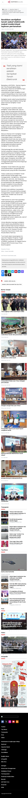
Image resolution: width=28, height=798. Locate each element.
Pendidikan (4, 752)
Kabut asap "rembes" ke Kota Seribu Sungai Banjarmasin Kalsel (16, 535)
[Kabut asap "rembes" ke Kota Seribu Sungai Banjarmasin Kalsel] (4, 536)
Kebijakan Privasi (6, 771)
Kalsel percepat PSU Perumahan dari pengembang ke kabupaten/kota (12, 477)
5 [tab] (18, 631)
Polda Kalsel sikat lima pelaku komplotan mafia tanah (10, 356)
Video (3, 632)
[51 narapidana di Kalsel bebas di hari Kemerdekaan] (4, 593)
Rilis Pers (3, 761)
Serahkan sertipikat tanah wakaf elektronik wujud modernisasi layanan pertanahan (13, 12)
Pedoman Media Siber (7, 776)
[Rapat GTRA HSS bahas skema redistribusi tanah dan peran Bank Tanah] (14, 325)
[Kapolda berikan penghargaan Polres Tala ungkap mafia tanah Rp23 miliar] (14, 302)
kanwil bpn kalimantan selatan (12, 284)
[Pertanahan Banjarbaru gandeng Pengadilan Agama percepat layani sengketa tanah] (14, 419)
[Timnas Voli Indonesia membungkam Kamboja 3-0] (4, 514)
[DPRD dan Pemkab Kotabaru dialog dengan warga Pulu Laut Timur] (14, 396)
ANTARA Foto (5, 782)
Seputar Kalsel (14, 9)
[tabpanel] (14, 621)
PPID (2, 787)
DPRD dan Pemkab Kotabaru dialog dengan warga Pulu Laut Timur (12, 404)
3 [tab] (14, 631)
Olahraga (4, 749)
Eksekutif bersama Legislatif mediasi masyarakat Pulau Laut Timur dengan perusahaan (13, 381)
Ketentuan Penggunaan (8, 768)
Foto (2, 608)
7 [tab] (17, 654)
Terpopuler (5, 507)
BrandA (3, 779)
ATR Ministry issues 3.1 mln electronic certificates (12, 500)
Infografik (4, 656)
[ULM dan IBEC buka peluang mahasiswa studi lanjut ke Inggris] (4, 586)
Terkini (3, 726)
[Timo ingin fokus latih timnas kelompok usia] (4, 543)
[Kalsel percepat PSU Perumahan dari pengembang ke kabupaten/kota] (14, 468)
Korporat (3, 784)
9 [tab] (22, 654)
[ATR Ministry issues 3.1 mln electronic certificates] (14, 491)
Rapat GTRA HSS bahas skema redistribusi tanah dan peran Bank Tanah (14, 333)
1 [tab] (9, 631)
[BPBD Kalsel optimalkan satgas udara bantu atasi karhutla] (14, 562)
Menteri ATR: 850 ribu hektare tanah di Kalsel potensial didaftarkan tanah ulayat (13, 453)
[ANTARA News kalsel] (15, 2)
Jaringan (3, 765)
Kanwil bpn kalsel (10, 281)
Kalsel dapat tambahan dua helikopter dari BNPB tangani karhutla (17, 528)
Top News (4, 550)
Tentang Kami (5, 774)
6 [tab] (15, 654)
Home (6, 9)
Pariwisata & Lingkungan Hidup (10, 741)
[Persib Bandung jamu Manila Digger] (4, 521)
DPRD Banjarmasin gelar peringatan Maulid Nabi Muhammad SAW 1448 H (12, 624)
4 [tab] (16, 631)
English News (5, 756)
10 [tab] (24, 654)
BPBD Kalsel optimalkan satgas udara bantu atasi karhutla (13, 570)
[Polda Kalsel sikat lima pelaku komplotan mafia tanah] (14, 348)
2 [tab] (11, 631)
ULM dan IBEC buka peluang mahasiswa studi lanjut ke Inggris (17, 585)
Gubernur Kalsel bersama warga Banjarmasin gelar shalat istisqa (12, 648)
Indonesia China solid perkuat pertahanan (11, 703)
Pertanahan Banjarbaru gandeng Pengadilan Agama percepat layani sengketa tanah (12, 428)
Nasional (3, 744)
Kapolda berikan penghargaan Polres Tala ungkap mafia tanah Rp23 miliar (13, 310)
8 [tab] (20, 654)
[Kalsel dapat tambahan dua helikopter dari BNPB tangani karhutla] (4, 529)
